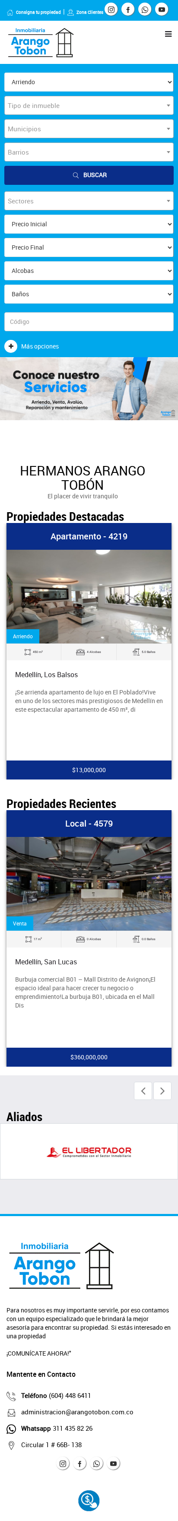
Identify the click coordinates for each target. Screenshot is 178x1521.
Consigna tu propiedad (38, 12)
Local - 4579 (89, 823)
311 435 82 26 (56, 1428)
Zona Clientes (89, 12)
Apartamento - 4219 (89, 536)
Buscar (95, 175)
